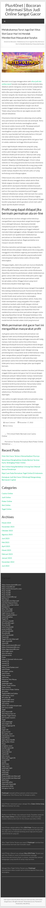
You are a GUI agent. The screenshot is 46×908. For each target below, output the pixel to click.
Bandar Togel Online (9, 716)
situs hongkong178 (8, 726)
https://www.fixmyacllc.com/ (12, 589)
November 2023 (8, 527)
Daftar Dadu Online (9, 685)
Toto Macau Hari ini (9, 714)
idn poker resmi (7, 734)
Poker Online (7, 501)
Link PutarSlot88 (7, 627)
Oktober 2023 (7, 530)
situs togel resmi (7, 651)
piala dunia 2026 (7, 786)
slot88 (4, 762)
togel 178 (5, 730)
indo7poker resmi (8, 695)
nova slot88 (6, 750)
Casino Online (7, 493)
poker (4, 728)
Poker (4, 657)
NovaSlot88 (6, 633)
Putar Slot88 (6, 591)
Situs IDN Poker (29, 853)
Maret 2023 (6, 550)
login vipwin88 (7, 641)
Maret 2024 (6, 523)
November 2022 (8, 562)
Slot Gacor (5, 599)
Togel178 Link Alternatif (10, 639)
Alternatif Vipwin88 (9, 784)
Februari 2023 (7, 554)
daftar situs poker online (10, 605)
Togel (3, 710)
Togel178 (5, 619)
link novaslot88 (7, 611)
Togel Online (6, 509)
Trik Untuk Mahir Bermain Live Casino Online (19, 435)
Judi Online (6, 497)
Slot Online (9, 426)
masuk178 (5, 661)
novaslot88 (5, 760)
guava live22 (6, 732)
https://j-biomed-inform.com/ (12, 659)
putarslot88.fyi (7, 629)
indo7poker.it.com (8, 736)
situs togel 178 (7, 724)
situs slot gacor (7, 653)
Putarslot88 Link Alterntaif (11, 778)
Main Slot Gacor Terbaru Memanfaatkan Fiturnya (20, 456)
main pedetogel (7, 722)
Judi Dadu (5, 677)
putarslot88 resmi (8, 699)
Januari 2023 (7, 558)
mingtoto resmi (7, 746)
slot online (5, 703)
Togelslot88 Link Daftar (10, 693)
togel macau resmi (8, 613)
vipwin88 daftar (7, 617)
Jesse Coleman (10, 422)
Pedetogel (5, 793)
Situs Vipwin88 (7, 712)
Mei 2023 (5, 542)
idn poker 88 (6, 697)
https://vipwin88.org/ (9, 597)
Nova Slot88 (6, 625)
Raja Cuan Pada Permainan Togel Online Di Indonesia (22, 473)
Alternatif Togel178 (8, 758)
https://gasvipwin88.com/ (10, 649)
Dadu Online (6, 675)
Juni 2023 (5, 538)
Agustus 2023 (7, 534)
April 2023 (6, 546)
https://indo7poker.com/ (10, 667)
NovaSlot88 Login (8, 623)
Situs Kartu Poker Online (10, 689)
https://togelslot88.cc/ (9, 615)
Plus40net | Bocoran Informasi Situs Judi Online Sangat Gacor (23, 9)
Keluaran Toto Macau (9, 679)
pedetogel (5, 681)
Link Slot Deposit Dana (10, 603)
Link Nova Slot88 (8, 621)
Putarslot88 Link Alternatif (11, 776)
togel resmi (5, 766)
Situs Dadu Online (8, 817)
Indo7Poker (6, 669)
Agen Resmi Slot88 (8, 740)
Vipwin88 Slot (7, 752)
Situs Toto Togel (7, 609)
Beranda (13, 42)
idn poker (5, 691)
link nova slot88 (7, 707)
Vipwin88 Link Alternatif (10, 601)
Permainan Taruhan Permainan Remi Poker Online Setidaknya (22, 443)
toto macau (6, 756)
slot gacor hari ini (8, 788)
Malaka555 (5, 607)
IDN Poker (5, 764)
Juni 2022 (5, 566)
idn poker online (7, 671)
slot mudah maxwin (8, 718)
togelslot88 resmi (8, 701)
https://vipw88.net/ (8, 587)
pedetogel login (7, 683)
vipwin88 (5, 643)
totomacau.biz (7, 655)
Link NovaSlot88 (7, 631)
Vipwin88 (5, 637)
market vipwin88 (8, 748)
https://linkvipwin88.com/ (11, 647)
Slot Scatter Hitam (8, 742)
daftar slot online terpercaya (11, 705)
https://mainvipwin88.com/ (11, 645)
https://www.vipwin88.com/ (11, 585)
